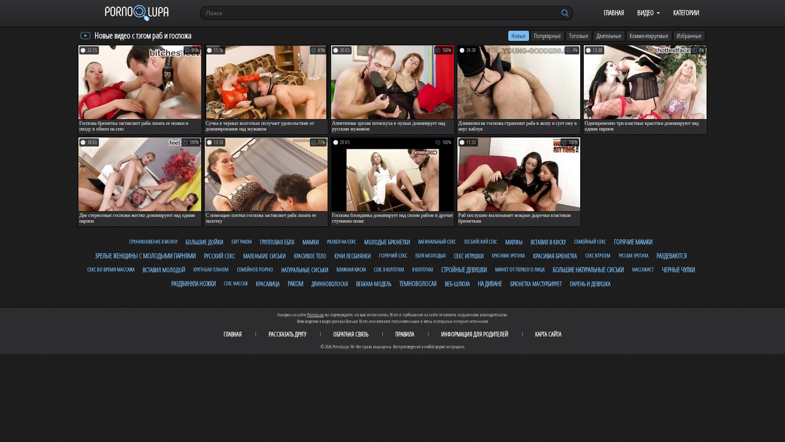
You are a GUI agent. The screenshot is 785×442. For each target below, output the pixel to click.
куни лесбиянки (352, 256)
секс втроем (597, 255)
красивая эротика (508, 255)
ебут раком (241, 241)
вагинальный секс (437, 241)
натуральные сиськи (304, 270)
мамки (311, 242)
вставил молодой (164, 270)
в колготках (422, 269)
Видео (645, 12)
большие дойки (204, 242)
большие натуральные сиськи (588, 269)
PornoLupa (315, 314)
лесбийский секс (480, 241)
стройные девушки (464, 269)
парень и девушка (590, 284)
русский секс (219, 256)
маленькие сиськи (264, 256)
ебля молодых (430, 255)
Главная (614, 12)
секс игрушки (469, 256)
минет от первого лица (520, 269)
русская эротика (633, 255)
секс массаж (236, 283)
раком (295, 283)
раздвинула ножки (193, 283)
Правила (404, 334)
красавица (268, 284)
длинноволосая (330, 284)
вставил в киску (548, 242)
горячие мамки (633, 241)
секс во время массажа (111, 269)
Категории (686, 12)
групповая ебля (277, 242)
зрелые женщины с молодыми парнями (145, 255)
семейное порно (255, 269)
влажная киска (351, 269)
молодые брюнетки (387, 242)
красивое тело (310, 256)
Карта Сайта (548, 334)
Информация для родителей (474, 334)
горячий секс (393, 255)
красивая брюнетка (555, 256)
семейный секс (590, 241)
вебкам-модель (373, 284)
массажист (643, 269)
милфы (514, 242)
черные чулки (678, 269)
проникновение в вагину (153, 241)
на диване (490, 283)
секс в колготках (389, 269)
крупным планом (211, 269)
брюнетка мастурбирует (536, 284)
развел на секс (341, 241)
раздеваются (672, 255)
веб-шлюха (457, 284)
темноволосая (418, 283)
